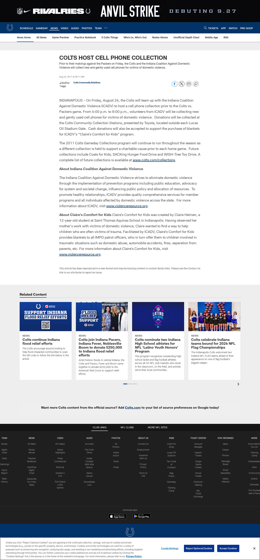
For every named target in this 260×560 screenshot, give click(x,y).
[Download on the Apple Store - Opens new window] (117, 517)
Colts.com (133, 407)
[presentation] (239, 384)
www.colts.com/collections (154, 160)
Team (4, 438)
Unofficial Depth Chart (31, 470)
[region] (130, 548)
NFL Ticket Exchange (198, 493)
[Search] (205, 27)
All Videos (60, 444)
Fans (254, 467)
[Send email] (189, 85)
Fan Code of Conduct (171, 464)
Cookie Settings (169, 548)
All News (32, 444)
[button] (125, 384)
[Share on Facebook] (174, 85)
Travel (116, 461)
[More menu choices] (105, 27)
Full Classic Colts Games (60, 484)
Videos (225, 449)
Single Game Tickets (198, 464)
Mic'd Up (60, 467)
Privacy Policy (134, 556)
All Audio (89, 444)
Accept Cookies (228, 548)
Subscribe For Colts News (31, 482)
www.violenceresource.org (127, 206)
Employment (143, 449)
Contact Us (143, 444)
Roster (4, 444)
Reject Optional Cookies (199, 548)
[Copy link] (196, 84)
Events (254, 478)
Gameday (171, 482)
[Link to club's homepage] (10, 27)
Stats (4, 458)
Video (60, 438)
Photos (116, 438)
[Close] (254, 548)
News (32, 438)
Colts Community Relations (86, 82)
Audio (89, 438)
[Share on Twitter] (181, 85)
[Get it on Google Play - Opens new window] (141, 518)
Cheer (116, 467)
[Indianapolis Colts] (130, 533)
